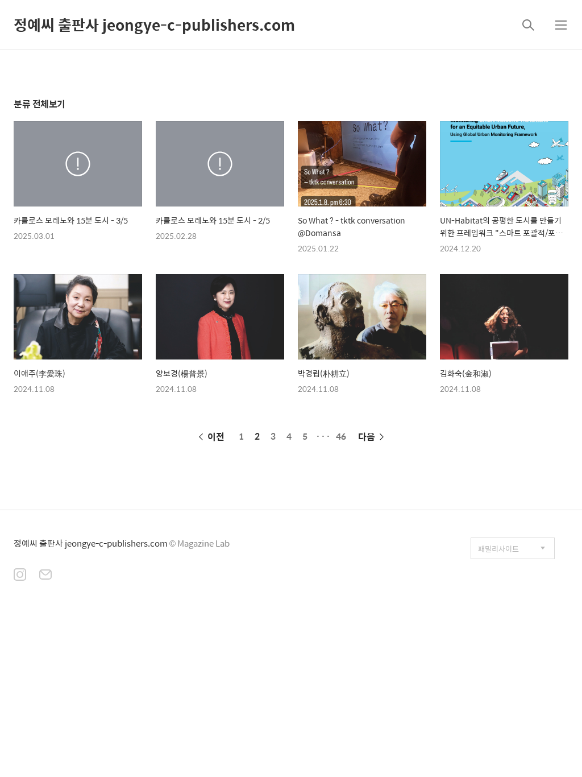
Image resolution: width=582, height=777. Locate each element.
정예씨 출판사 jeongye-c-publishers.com (154, 24)
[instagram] (20, 575)
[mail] (45, 575)
